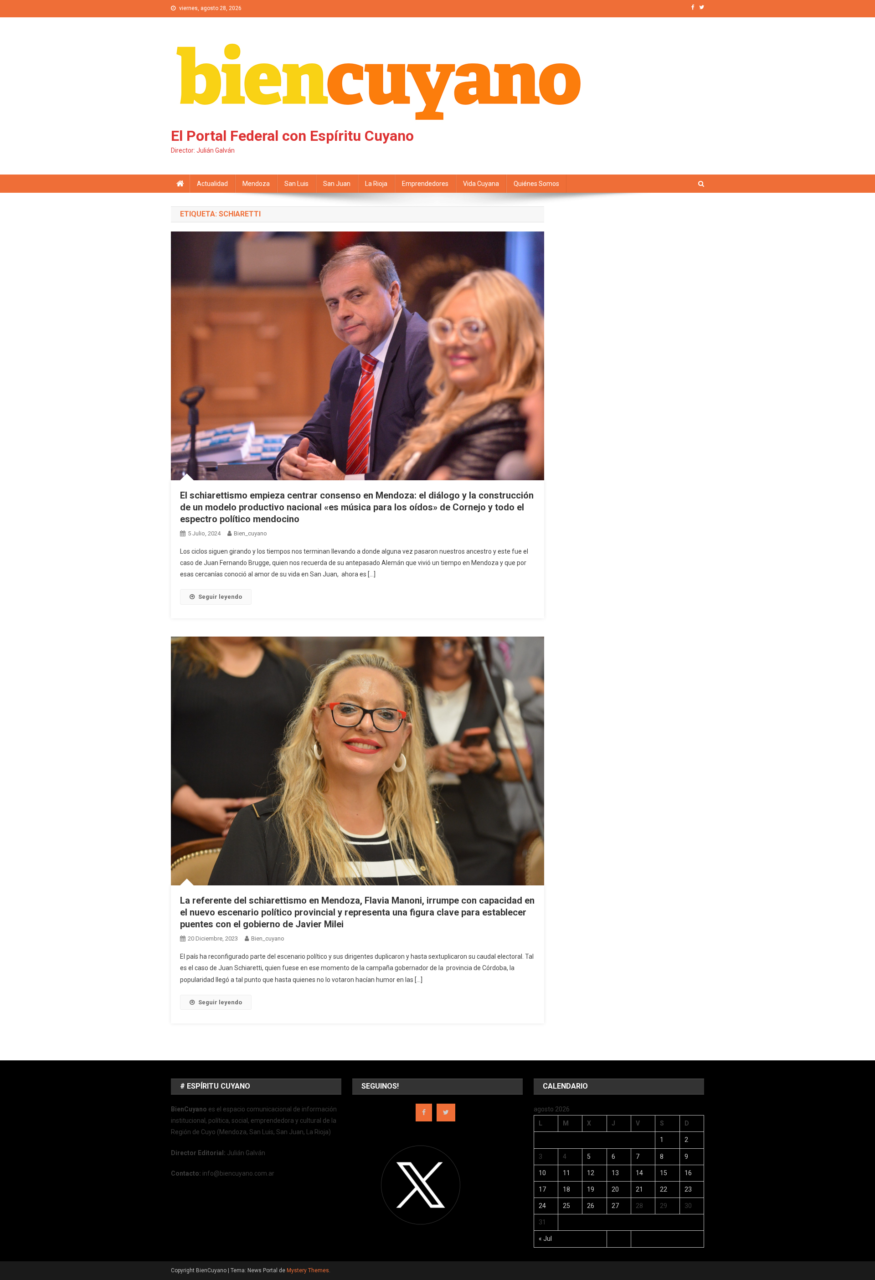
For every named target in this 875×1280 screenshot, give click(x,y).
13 (615, 1173)
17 (542, 1189)
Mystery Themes (308, 1270)
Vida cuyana (481, 183)
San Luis (296, 183)
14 (639, 1173)
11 (566, 1173)
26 (590, 1205)
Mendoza (256, 183)
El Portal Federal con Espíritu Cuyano (292, 135)
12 (590, 1173)
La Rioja (376, 183)
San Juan (336, 183)
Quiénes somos (536, 183)
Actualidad (212, 183)
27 (615, 1205)
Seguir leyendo (220, 596)
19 (590, 1189)
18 (566, 1189)
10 (542, 1173)
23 (688, 1189)
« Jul (545, 1238)
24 (542, 1205)
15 (663, 1173)
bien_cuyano (250, 533)
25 (566, 1205)
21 (639, 1189)
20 (615, 1189)
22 (663, 1189)
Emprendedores (425, 183)
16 (688, 1173)
